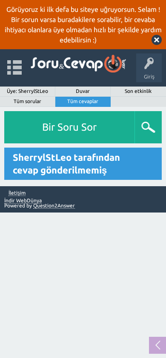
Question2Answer (54, 205)
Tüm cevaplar (82, 101)
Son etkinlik (138, 91)
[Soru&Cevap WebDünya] (77, 63)
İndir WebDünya (23, 200)
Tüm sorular (27, 101)
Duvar (83, 91)
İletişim (17, 193)
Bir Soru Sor (69, 127)
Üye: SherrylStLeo (27, 91)
